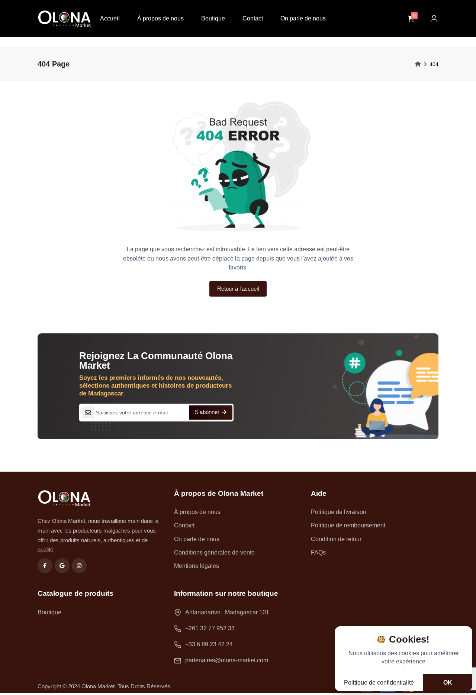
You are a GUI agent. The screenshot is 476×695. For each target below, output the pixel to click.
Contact (252, 18)
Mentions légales (196, 566)
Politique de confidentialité (379, 682)
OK (447, 682)
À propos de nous (160, 18)
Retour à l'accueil (238, 288)
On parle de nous (303, 18)
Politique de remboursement (348, 525)
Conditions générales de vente (214, 552)
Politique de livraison (338, 512)
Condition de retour (336, 539)
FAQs (318, 552)
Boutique (213, 18)
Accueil (110, 18)
